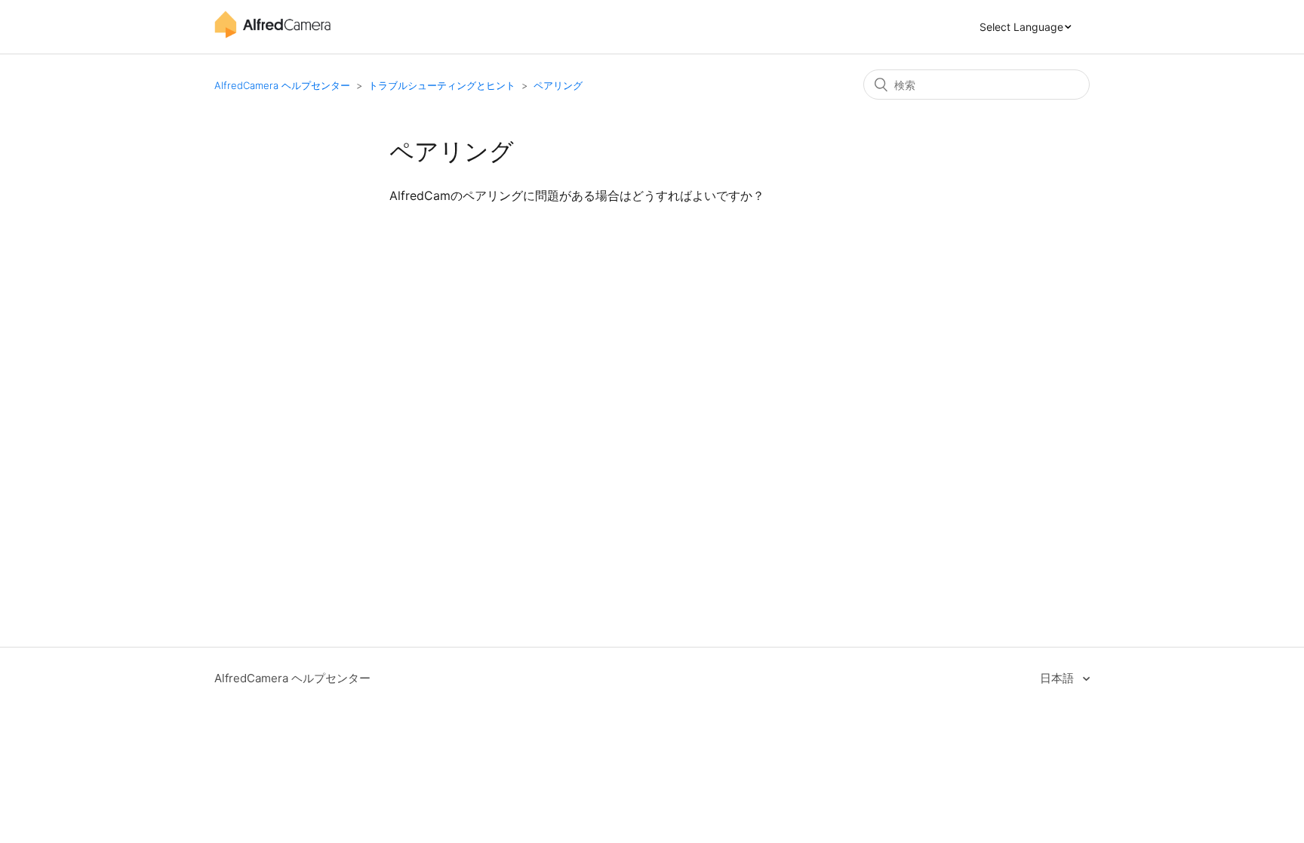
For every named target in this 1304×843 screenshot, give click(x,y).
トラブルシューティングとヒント (441, 85)
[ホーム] (272, 34)
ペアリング (558, 85)
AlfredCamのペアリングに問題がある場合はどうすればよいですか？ (576, 195)
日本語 (1058, 678)
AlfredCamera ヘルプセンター (282, 85)
